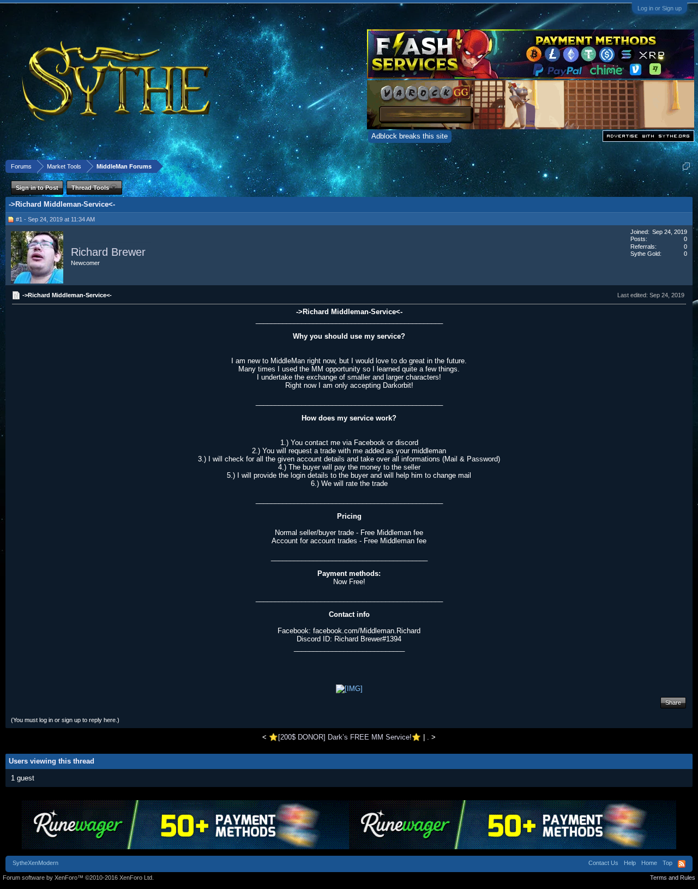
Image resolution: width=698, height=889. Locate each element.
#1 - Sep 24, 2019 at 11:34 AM (55, 219)
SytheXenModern (35, 863)
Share (673, 702)
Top (667, 863)
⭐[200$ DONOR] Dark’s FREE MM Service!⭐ (345, 737)
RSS (681, 864)
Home (649, 863)
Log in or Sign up (659, 8)
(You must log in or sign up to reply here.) (65, 720)
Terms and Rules (672, 877)
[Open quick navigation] (686, 166)
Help (630, 863)
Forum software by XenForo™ (78, 877)
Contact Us (603, 863)
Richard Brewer (108, 252)
